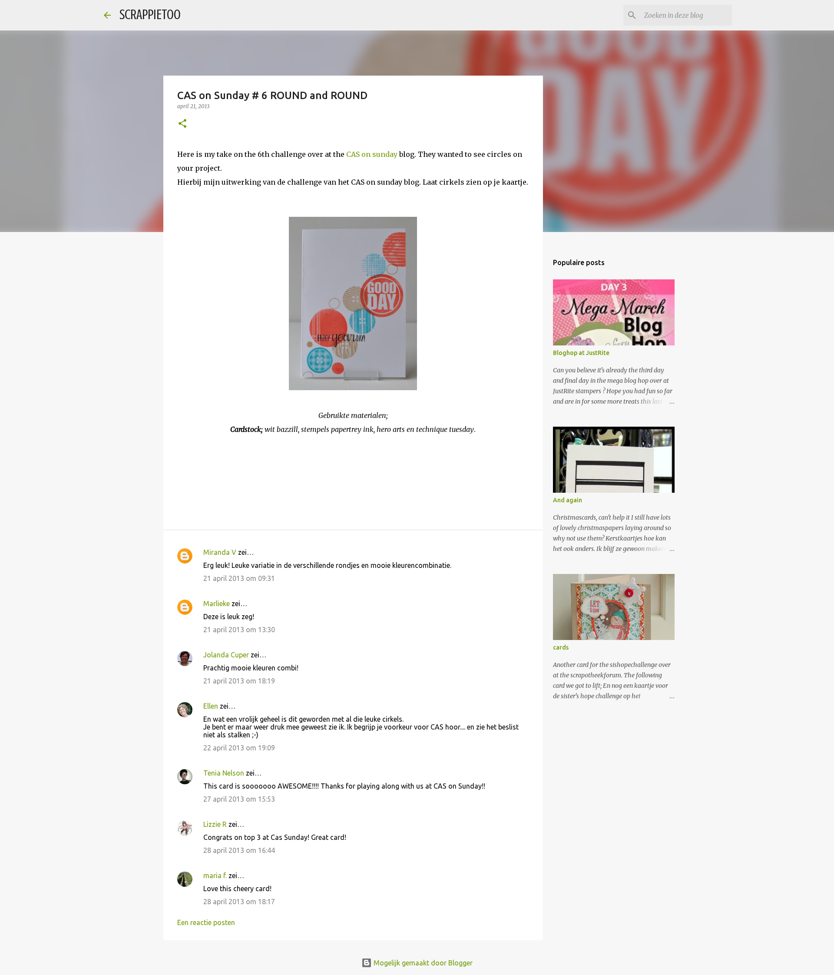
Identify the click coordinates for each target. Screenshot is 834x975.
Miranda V (219, 552)
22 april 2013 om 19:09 (239, 748)
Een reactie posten (206, 922)
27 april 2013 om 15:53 (239, 799)
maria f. (215, 875)
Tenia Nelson (223, 773)
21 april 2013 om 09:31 (239, 578)
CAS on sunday (371, 154)
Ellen (210, 706)
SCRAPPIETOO (150, 15)
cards (561, 647)
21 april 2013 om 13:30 (239, 629)
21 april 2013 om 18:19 (239, 681)
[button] (182, 124)
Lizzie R (215, 824)
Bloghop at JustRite (581, 352)
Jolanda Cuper (226, 655)
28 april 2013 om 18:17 (239, 901)
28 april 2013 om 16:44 (239, 850)
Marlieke (216, 603)
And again (567, 500)
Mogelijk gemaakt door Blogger (422, 963)
